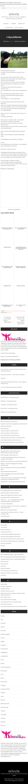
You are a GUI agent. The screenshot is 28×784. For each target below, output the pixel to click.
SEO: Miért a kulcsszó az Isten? (7, 591)
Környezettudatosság (5, 667)
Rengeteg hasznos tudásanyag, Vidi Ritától (10, 359)
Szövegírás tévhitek (5, 588)
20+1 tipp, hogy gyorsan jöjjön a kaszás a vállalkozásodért (8, 319)
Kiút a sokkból (4, 525)
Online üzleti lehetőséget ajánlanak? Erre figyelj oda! (12, 541)
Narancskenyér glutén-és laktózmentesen (10, 435)
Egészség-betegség (5, 634)
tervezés (23, 310)
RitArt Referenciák (5, 703)
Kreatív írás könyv (5, 561)
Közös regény (4, 670)
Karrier (2, 659)
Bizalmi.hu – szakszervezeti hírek (14, 447)
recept (2, 696)
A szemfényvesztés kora (6, 532)
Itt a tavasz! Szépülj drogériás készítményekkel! (11, 387)
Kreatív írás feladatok (5, 568)
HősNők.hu (23, 41)
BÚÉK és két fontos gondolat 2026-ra (9, 510)
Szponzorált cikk (4, 707)
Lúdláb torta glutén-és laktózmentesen (9, 430)
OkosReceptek (14, 418)
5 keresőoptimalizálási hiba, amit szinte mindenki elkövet (14, 606)
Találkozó (3, 711)
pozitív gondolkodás (5, 689)
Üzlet (2, 619)
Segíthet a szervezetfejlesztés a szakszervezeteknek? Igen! (14, 461)
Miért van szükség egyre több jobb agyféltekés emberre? (13, 557)
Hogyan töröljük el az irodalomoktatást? (10, 492)
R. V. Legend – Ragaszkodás (7, 503)
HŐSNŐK (14, 14)
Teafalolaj (3, 378)
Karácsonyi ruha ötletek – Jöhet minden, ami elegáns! (13, 374)
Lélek (2, 674)
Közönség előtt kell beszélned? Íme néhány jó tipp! (12, 538)
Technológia (3, 714)
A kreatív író (3, 575)
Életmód (3, 627)
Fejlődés (10, 312)
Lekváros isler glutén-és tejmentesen (9, 421)
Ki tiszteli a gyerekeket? (6, 543)
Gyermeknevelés (4, 648)
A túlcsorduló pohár (5, 516)
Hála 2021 (3, 545)
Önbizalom (3, 623)
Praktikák (3, 692)
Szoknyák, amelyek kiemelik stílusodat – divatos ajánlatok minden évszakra (14, 382)
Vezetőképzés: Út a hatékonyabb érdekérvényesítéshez (13, 481)
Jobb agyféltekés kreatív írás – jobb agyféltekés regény (13, 559)
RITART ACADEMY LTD (15, 743)
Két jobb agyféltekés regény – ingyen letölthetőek (12, 554)
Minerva (2, 678)
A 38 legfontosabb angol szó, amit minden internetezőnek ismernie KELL (20, 320)
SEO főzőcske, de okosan (6, 604)
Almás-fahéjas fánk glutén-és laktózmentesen (11, 440)
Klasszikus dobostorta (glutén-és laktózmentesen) (12, 442)
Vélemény (3, 725)
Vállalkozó (3, 721)
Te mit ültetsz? (4, 527)
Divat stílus (3, 630)
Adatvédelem (9, 27)
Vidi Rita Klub (19, 27)
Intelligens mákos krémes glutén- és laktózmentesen (13, 437)
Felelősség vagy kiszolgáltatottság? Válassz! (11, 534)
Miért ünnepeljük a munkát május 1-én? (9, 455)
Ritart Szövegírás (15, 580)
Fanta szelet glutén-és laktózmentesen (9, 433)
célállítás (8, 310)
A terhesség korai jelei (14, 397)
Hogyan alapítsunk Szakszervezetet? (9, 471)
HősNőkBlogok (4, 652)
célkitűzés (12, 310)
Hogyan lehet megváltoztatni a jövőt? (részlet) (11, 495)
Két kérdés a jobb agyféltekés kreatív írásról (10, 536)
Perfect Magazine (12, 780)
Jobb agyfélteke (4, 656)
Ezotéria (2, 637)
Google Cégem (4, 584)
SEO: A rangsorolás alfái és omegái (8, 599)
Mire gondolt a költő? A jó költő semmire (10, 497)
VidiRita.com (14, 521)
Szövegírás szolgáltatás (6, 586)
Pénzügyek (3, 685)
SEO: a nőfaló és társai (6, 597)
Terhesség (3, 718)
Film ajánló (3, 645)
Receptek (3, 700)
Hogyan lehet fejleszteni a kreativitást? (9, 573)
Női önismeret (4, 681)
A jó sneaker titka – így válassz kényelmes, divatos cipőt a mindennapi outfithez (13, 370)
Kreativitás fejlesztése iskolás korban (9, 570)
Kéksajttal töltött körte (6, 426)
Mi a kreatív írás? (4, 563)
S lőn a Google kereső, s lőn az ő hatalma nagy (11, 601)
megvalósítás (18, 310)
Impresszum (21, 23)
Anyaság (2, 616)
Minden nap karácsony (5, 529)
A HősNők (13, 23)
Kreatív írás (15, 551)
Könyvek (2, 663)
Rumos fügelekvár (5, 428)
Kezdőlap (6, 23)
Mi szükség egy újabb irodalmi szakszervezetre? (11, 490)
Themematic (20, 780)
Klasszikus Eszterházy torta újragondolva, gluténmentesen (14, 423)
